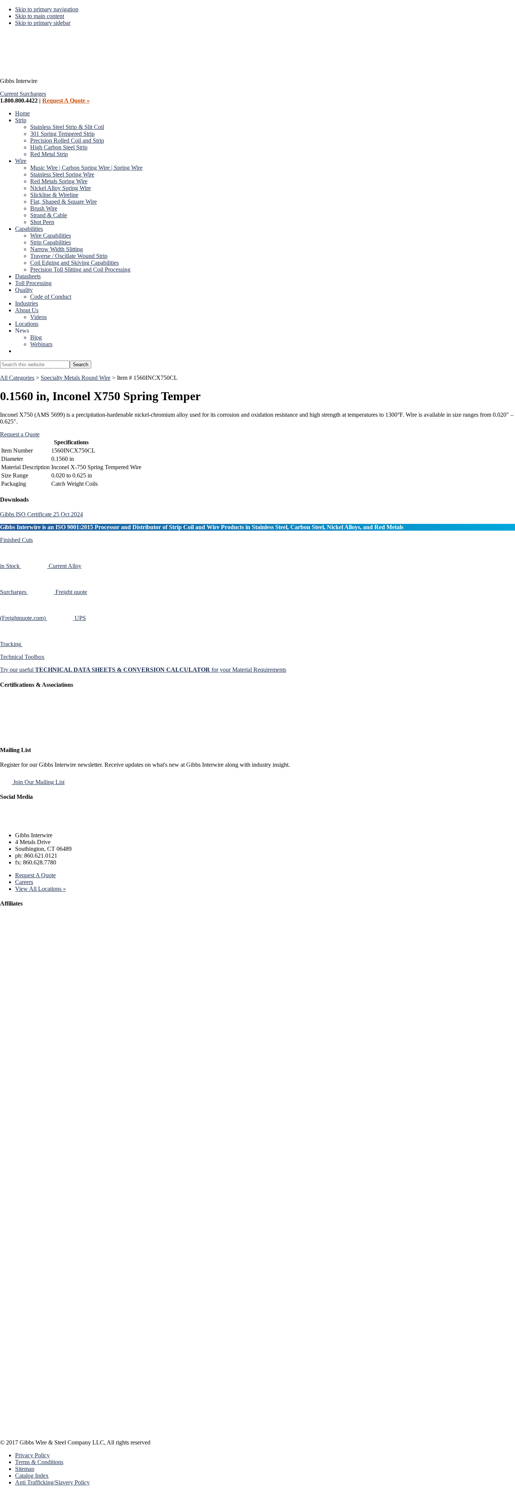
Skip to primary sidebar (43, 23)
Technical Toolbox (22, 657)
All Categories (17, 378)
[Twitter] (26, 822)
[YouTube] (61, 822)
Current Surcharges (23, 94)
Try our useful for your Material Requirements (143, 669)
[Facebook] (8, 822)
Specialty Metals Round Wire (75, 378)
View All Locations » (40, 889)
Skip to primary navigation (46, 9)
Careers (24, 882)
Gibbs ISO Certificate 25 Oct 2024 (41, 514)
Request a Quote (20, 434)
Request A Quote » (66, 100)
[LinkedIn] (43, 822)
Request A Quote (35, 875)
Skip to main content (39, 16)
